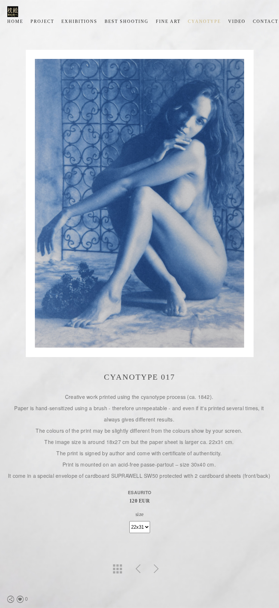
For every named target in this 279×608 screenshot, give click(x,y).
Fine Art (168, 21)
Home (15, 21)
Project (42, 21)
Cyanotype (204, 21)
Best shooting (127, 21)
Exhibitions (79, 21)
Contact (265, 21)
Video (237, 21)
